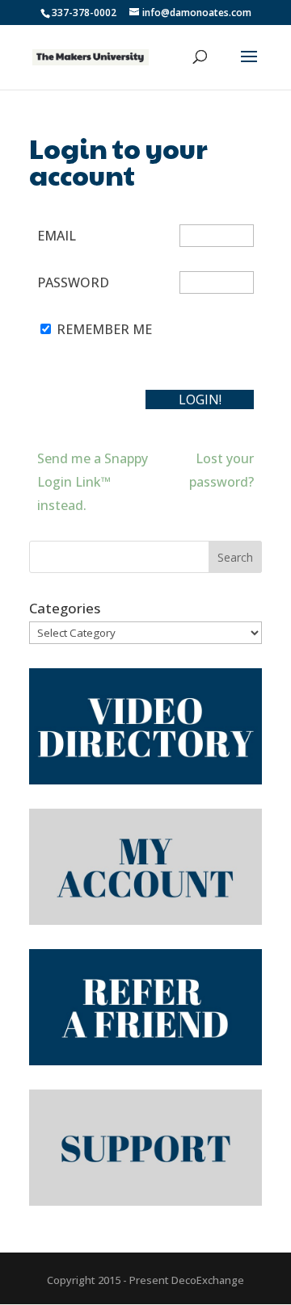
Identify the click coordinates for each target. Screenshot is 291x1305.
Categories (64, 608)
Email (56, 236)
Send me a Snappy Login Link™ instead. (92, 482)
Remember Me (104, 329)
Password (73, 282)
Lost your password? (221, 470)
